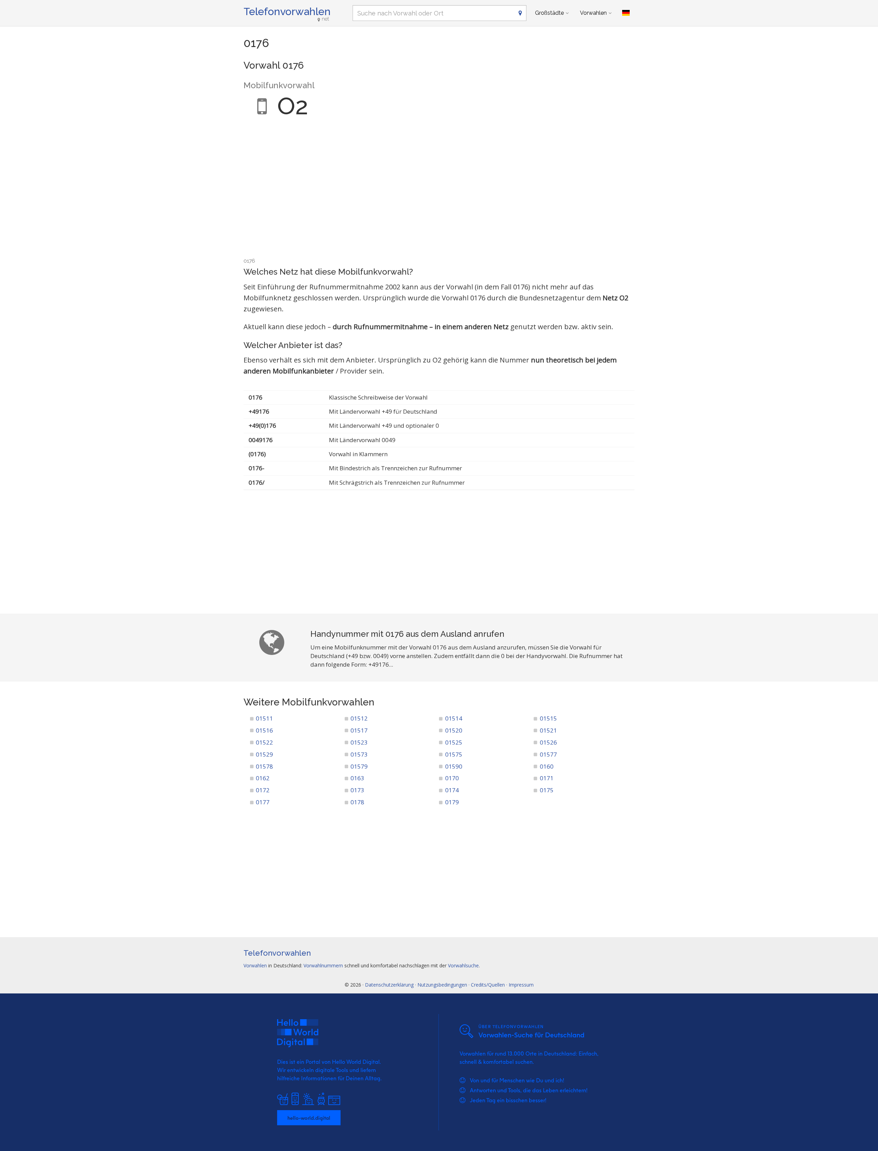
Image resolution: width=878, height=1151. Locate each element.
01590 (453, 766)
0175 (547, 790)
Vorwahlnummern (323, 965)
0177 (263, 802)
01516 (264, 730)
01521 (548, 730)
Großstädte (549, 13)
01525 (453, 742)
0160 (547, 766)
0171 (547, 778)
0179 (452, 802)
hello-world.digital (308, 1118)
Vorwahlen (593, 13)
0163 (357, 778)
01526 (548, 742)
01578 (264, 766)
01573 (359, 754)
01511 (264, 718)
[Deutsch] (626, 13)
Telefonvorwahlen (287, 11)
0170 (452, 778)
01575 (453, 754)
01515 (548, 718)
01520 (453, 730)
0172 (263, 790)
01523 (359, 742)
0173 (357, 790)
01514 (453, 718)
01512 (359, 718)
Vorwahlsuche (463, 965)
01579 (359, 766)
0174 (452, 790)
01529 (264, 754)
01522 (264, 742)
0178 (357, 802)
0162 (263, 778)
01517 (359, 730)
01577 (548, 754)
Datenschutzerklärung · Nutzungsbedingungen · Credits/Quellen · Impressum (449, 984)
